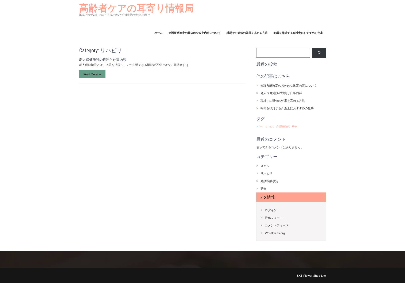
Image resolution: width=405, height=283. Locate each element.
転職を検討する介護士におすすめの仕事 (298, 32)
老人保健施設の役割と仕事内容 (102, 60)
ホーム (158, 32)
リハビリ (269, 126)
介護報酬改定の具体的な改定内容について (195, 32)
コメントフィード (277, 225)
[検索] (319, 53)
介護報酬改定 (283, 126)
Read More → (92, 74)
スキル (259, 126)
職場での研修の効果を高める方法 (247, 32)
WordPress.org (275, 233)
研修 (294, 126)
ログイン (271, 210)
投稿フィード (274, 217)
